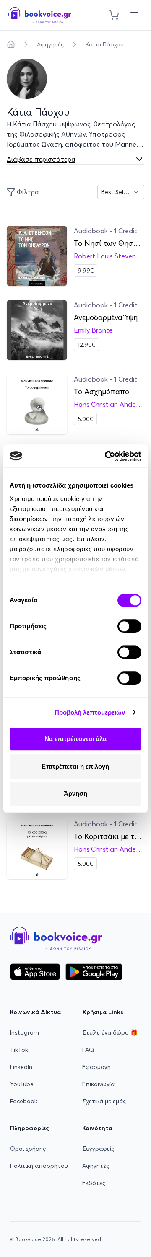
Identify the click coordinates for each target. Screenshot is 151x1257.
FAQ (88, 1049)
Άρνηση (76, 793)
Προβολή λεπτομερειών (90, 712)
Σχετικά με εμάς (104, 1101)
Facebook (23, 1101)
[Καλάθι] (114, 15)
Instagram (24, 1032)
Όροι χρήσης (28, 1148)
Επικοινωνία (98, 1084)
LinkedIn (21, 1067)
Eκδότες (93, 1183)
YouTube (22, 1084)
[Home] (11, 44)
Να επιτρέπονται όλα (75, 738)
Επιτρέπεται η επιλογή (75, 766)
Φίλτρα (28, 192)
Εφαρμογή (96, 1067)
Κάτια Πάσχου (105, 44)
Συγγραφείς (98, 1148)
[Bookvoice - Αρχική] (39, 15)
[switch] (129, 626)
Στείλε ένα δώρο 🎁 (110, 1032)
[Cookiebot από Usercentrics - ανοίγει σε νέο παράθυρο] (106, 456)
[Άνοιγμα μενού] (134, 15)
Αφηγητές (50, 44)
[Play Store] (93, 971)
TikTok (19, 1049)
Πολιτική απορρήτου (39, 1165)
